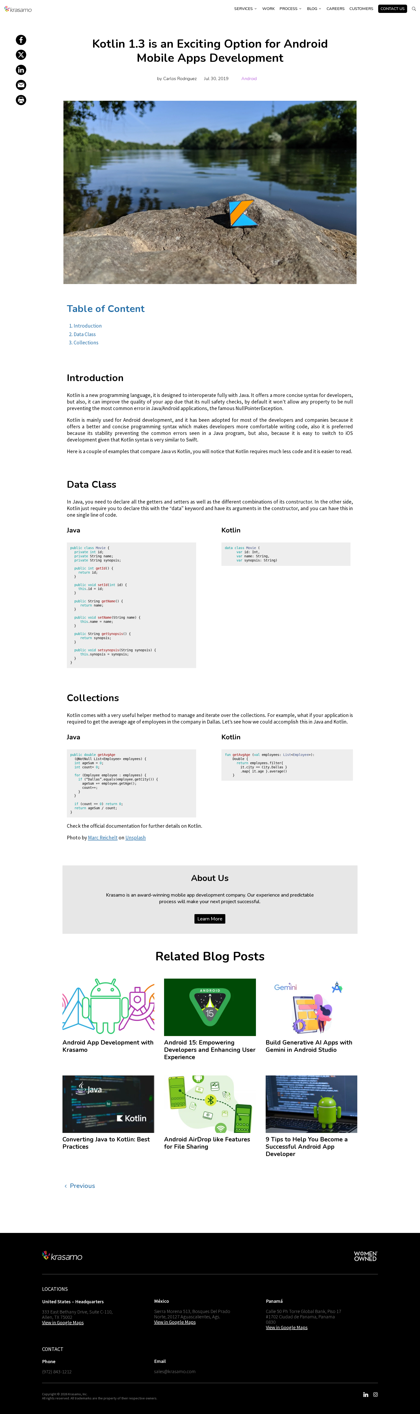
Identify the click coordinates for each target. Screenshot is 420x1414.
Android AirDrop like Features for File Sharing (207, 1143)
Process (291, 8)
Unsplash (135, 837)
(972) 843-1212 (57, 1371)
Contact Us (393, 8)
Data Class (85, 334)
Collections (86, 342)
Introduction (88, 325)
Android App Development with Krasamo (108, 1046)
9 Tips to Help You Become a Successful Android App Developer (307, 1146)
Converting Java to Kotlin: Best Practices (106, 1143)
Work (268, 8)
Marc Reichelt (103, 837)
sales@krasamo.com (175, 1371)
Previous (82, 1186)
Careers (336, 8)
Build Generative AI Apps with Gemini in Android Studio (309, 1046)
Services (245, 8)
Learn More (209, 919)
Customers (361, 8)
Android (249, 79)
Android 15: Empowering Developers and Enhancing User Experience (209, 1049)
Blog (314, 8)
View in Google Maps (63, 1322)
